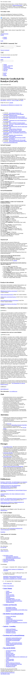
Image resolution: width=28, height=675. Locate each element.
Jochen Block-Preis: (7, 456)
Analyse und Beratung (11, 629)
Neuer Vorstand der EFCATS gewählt (17, 140)
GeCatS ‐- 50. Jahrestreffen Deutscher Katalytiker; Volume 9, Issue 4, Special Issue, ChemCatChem (14, 499)
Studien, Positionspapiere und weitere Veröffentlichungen (14, 601)
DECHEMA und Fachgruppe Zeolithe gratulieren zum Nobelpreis (14, 138)
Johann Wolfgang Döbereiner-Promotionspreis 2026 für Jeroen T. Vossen (12, 129)
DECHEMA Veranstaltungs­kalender (13, 613)
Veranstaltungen (6, 67)
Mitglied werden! (9, 653)
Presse (4, 74)
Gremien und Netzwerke (10, 604)
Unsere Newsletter (10, 659)
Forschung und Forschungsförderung (13, 635)
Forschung (5, 69)
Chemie (7, 591)
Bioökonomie (9, 592)
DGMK (17, 100)
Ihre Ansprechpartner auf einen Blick (14, 664)
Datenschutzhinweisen (17, 5)
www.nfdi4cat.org (13, 391)
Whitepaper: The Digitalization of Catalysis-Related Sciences (14, 490)
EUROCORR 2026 (7, 583)
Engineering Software (10, 631)
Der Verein (8, 651)
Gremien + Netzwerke (8, 65)
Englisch (5, 38)
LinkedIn (11, 102)
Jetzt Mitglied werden (5, 673)
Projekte (8, 641)
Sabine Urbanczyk (4, 550)
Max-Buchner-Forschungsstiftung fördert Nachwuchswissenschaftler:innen (15, 142)
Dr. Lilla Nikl (3, 547)
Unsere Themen (7, 588)
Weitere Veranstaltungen (8, 585)
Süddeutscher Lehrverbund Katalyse (8, 296)
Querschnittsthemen (10, 598)
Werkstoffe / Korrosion (11, 632)
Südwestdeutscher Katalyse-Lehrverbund (9, 300)
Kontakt (5, 75)
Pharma (7, 593)
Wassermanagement (10, 596)
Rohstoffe (8, 597)
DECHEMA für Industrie (8, 559)
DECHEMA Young (10, 655)
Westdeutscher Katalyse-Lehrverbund (9, 304)
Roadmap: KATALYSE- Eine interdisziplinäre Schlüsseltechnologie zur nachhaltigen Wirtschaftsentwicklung (10, 487)
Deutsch (5, 37)
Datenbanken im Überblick (12, 630)
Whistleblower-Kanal (10, 666)
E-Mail (2, 46)
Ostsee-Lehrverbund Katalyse (7, 294)
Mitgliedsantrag (4, 510)
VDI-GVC (9, 100)
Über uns (5, 70)
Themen (5, 64)
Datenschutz (12, 672)
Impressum (6, 672)
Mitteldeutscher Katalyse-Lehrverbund (9, 291)
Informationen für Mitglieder (12, 556)
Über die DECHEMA (9, 648)
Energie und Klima (10, 594)
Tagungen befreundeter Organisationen (14, 620)
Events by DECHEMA (11, 616)
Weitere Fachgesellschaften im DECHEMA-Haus (16, 609)
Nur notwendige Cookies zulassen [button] (8, 30)
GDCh (13, 100)
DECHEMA (3, 100)
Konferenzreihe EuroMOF (11, 621)
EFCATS (9, 423)
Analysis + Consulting (8, 68)
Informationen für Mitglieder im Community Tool (11, 105)
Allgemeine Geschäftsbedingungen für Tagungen (16, 622)
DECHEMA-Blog (10, 660)
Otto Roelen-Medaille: (8, 452)
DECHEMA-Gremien (8, 555)
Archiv (7, 623)
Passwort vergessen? (5, 50)
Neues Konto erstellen (5, 57)
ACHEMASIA (9, 618)
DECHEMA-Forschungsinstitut (13, 640)
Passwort (19, 46)
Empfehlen (3, 532)
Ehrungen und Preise (10, 654)
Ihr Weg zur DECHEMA (11, 665)
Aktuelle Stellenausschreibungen (13, 662)
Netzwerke (5, 561)
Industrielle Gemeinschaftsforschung (14, 638)
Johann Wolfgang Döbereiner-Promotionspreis (13, 466)
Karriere (5, 73)
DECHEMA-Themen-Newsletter (13, 599)
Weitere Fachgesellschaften (9, 560)
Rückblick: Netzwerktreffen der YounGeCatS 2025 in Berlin (13, 136)
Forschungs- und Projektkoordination (14, 642)
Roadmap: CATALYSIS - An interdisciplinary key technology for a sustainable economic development (14, 482)
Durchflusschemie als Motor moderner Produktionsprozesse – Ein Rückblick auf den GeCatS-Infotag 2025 (15, 132)
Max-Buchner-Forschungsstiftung (13, 639)
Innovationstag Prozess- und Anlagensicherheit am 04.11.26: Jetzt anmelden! (13, 113)
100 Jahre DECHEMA (11, 650)
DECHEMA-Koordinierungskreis (13, 558)
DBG (22, 100)
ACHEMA (8, 617)
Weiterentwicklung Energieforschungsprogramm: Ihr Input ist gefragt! (14, 116)
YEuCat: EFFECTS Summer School (17, 122)
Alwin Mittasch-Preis (7, 446)
